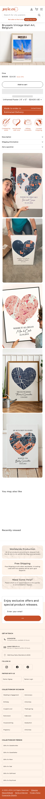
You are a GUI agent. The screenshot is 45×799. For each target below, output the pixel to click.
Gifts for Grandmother (10, 745)
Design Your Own (30, 19)
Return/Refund (7, 793)
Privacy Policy (35, 793)
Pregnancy (6, 730)
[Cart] (36, 9)
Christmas (28, 702)
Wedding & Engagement (11, 695)
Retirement (7, 716)
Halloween (28, 716)
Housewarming (8, 723)
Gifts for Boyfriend (9, 780)
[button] (22, 91)
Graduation (28, 723)
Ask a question (8, 147)
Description (6, 137)
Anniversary (28, 695)
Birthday (6, 702)
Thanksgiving (29, 709)
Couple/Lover (7, 709)
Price (4, 73)
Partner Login (28, 679)
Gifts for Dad (7, 766)
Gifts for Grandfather (10, 752)
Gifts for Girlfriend (9, 773)
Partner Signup (7, 679)
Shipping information (10, 142)
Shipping (34, 790)
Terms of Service (21, 793)
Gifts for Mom (8, 759)
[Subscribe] (22, 618)
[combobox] (22, 15)
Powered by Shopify (9, 795)
